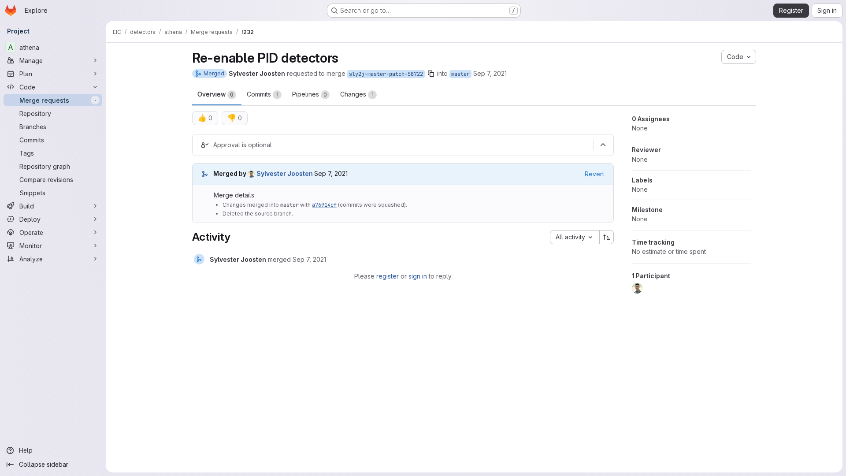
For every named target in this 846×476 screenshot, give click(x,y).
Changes (357, 94)
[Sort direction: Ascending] (607, 237)
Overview (215, 94)
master (460, 74)
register (387, 276)
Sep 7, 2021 (490, 73)
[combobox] (574, 237)
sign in (417, 276)
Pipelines (309, 94)
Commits (262, 94)
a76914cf (324, 204)
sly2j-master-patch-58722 (386, 74)
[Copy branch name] (431, 73)
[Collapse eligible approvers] (602, 145)
